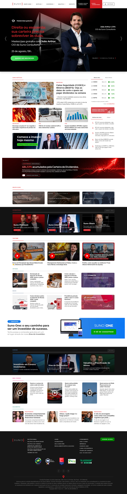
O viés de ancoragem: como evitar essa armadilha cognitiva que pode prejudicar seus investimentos (104, 416)
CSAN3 (95, 86)
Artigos (108, 117)
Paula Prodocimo (29, 411)
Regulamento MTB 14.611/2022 (64, 446)
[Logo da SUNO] (17, 4)
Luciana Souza (63, 411)
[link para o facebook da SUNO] (58, 470)
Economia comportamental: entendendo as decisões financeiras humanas (35, 415)
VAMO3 (95, 82)
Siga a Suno (84, 441)
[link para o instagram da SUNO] (63, 470)
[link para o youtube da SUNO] (68, 470)
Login (56, 439)
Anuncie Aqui (84, 446)
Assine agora (107, 439)
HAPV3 (95, 97)
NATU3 (95, 90)
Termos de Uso (32, 452)
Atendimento (84, 439)
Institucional (32, 439)
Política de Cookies (34, 443)
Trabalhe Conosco (86, 450)
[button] (122, 40)
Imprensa (83, 443)
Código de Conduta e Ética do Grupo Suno (34, 446)
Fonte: (109, 103)
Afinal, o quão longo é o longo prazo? (68, 415)
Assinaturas (96, 4)
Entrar (110, 4)
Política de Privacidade (35, 441)
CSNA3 (95, 93)
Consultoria (83, 4)
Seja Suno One (60, 443)
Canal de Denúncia (86, 448)
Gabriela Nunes (98, 411)
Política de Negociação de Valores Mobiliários (36, 450)
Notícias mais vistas (96, 117)
